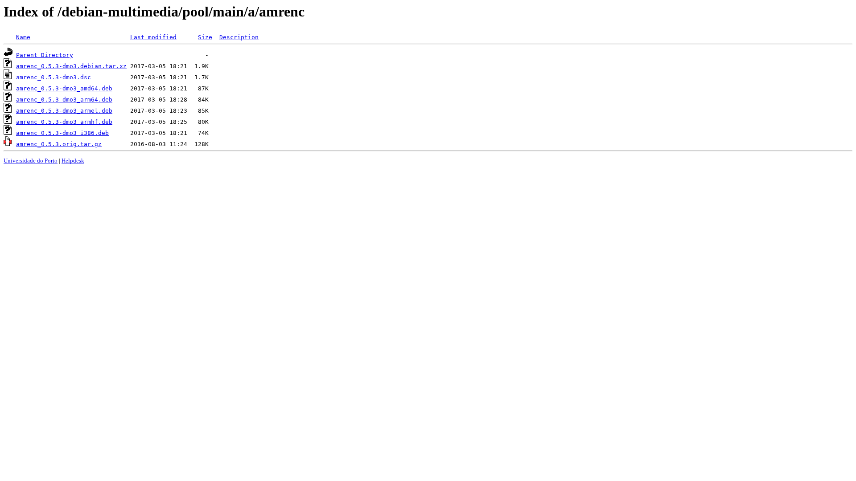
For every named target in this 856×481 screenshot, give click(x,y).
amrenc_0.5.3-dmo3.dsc (53, 77)
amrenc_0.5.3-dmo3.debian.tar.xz (71, 66)
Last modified (153, 37)
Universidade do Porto (31, 160)
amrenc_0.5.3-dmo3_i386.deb (62, 133)
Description (239, 37)
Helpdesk (73, 160)
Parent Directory (44, 55)
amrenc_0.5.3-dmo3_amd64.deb (64, 88)
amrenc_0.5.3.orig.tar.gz (59, 144)
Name (23, 37)
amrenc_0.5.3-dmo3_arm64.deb (64, 99)
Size (205, 37)
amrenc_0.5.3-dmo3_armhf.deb (64, 121)
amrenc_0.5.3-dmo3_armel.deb (64, 110)
